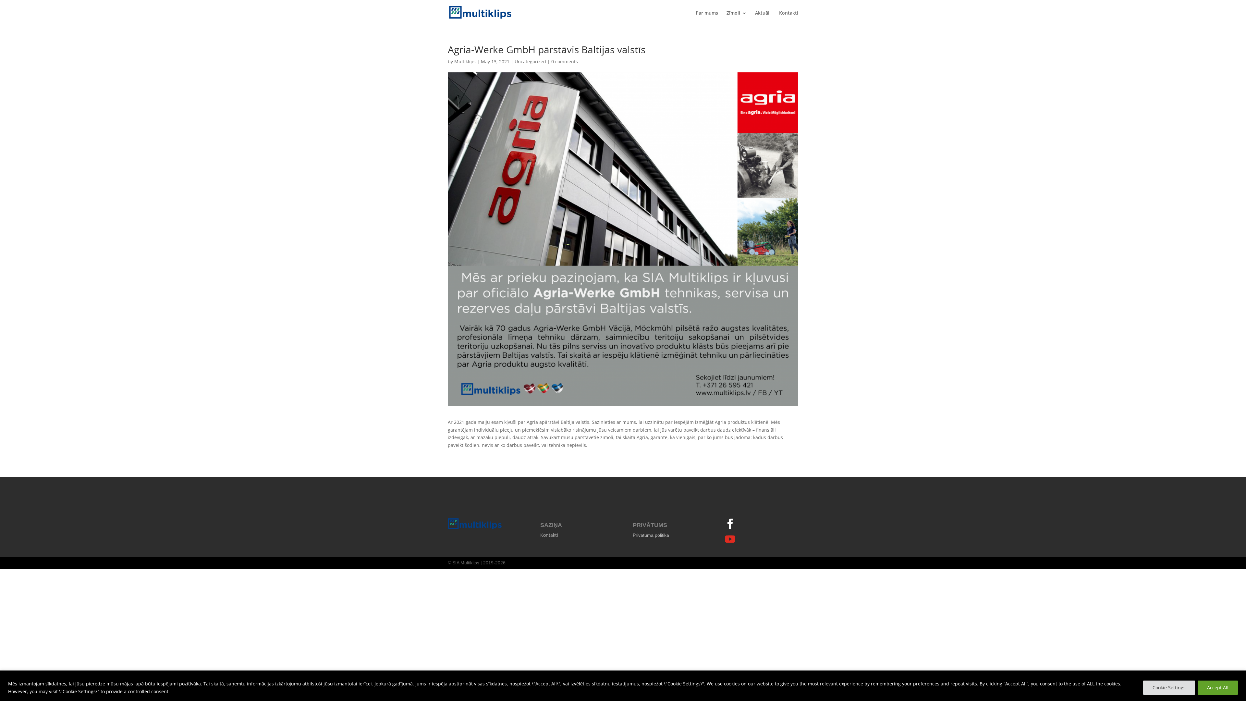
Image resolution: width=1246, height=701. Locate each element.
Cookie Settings (1169, 687)
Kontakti (788, 13)
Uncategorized (530, 61)
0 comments (564, 61)
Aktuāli (763, 13)
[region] (623, 685)
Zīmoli (733, 13)
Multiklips (465, 61)
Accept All (1217, 687)
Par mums (707, 13)
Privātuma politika (651, 535)
